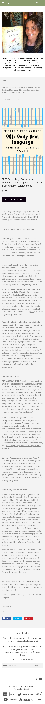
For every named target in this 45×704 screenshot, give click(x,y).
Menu (7, 3)
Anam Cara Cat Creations (24, 686)
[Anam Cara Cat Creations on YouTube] (40, 679)
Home (4, 80)
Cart (41, 3)
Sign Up (38, 665)
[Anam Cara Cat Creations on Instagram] (36, 679)
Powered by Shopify (22, 689)
